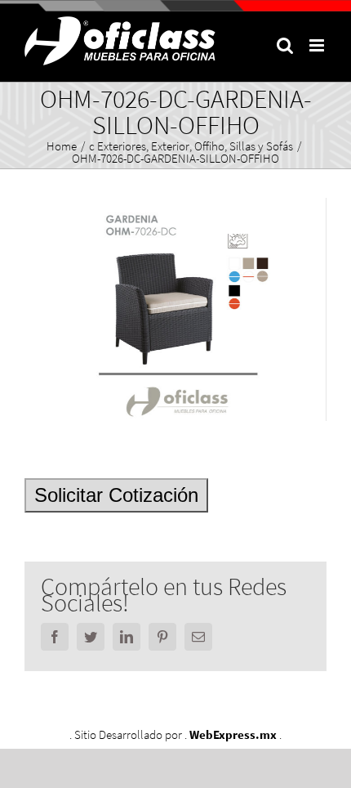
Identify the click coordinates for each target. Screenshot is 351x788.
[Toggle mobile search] (285, 45)
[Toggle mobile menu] (318, 45)
